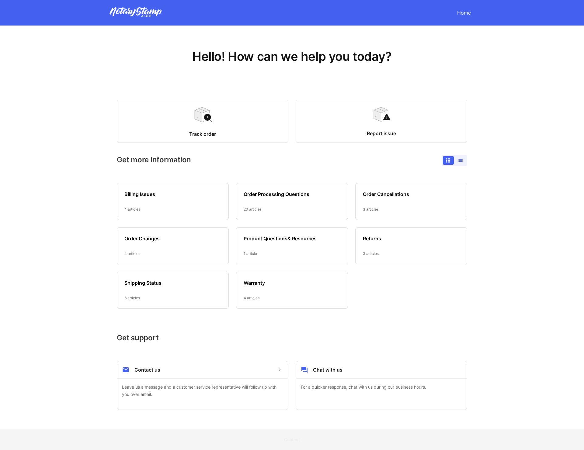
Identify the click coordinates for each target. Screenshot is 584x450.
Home (464, 13)
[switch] (454, 160)
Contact (292, 439)
